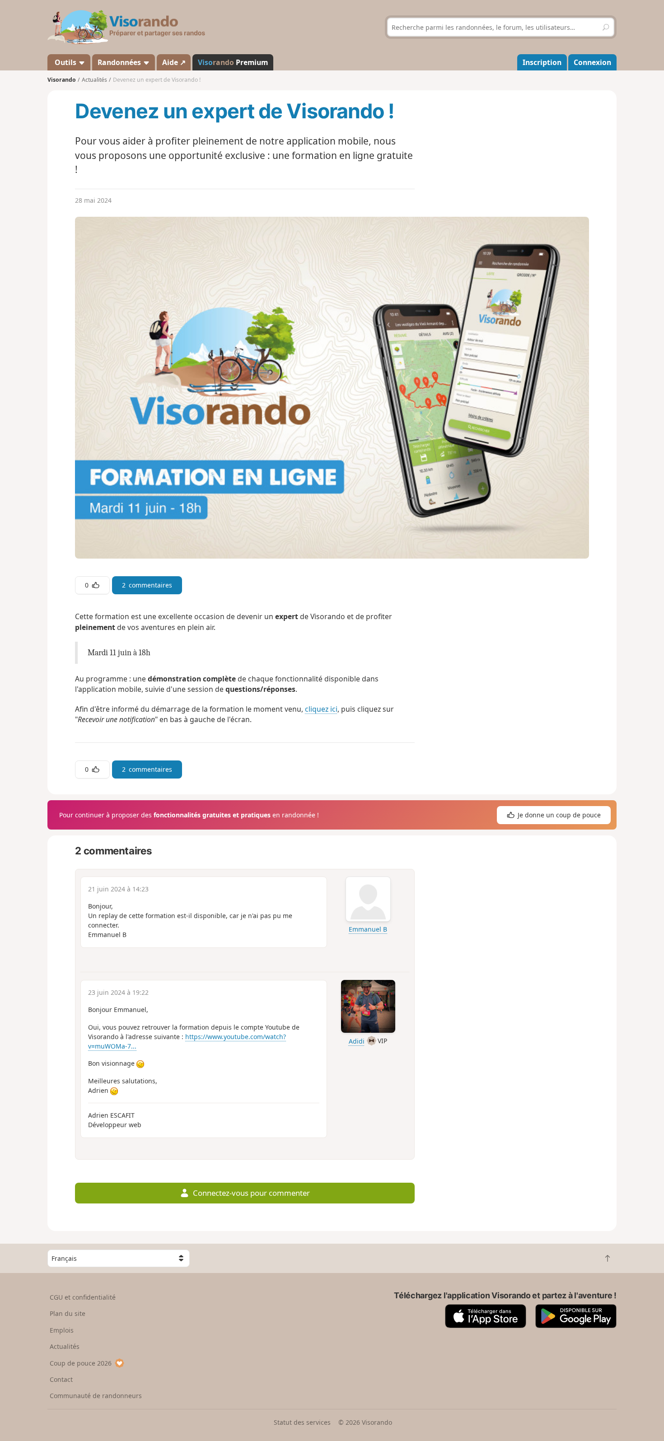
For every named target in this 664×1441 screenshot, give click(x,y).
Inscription (542, 62)
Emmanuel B (368, 929)
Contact (61, 1379)
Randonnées (120, 62)
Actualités (64, 1346)
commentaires (147, 585)
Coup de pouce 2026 (81, 1363)
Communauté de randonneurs (96, 1395)
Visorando (61, 80)
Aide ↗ (174, 62)
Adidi (357, 1041)
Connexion (592, 62)
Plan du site (67, 1313)
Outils (65, 62)
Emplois (62, 1330)
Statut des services (302, 1422)
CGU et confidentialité (83, 1297)
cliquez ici (321, 709)
